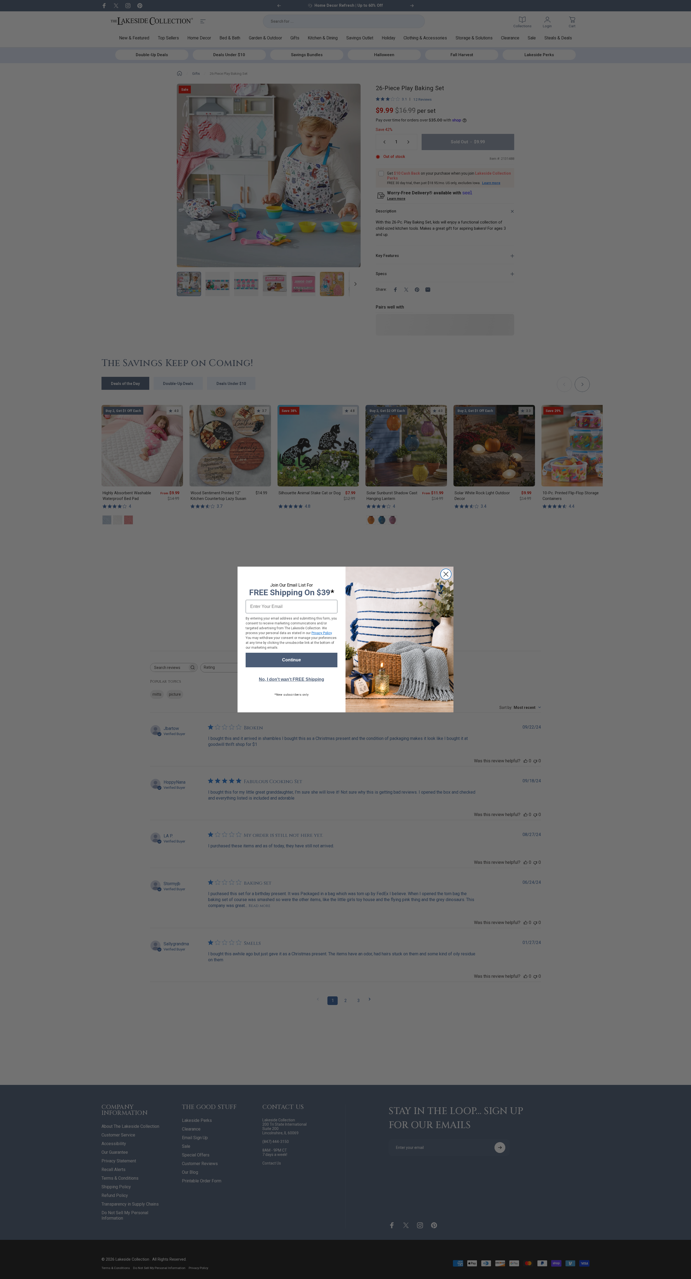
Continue (291, 660)
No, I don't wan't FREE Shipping (291, 679)
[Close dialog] (446, 574)
